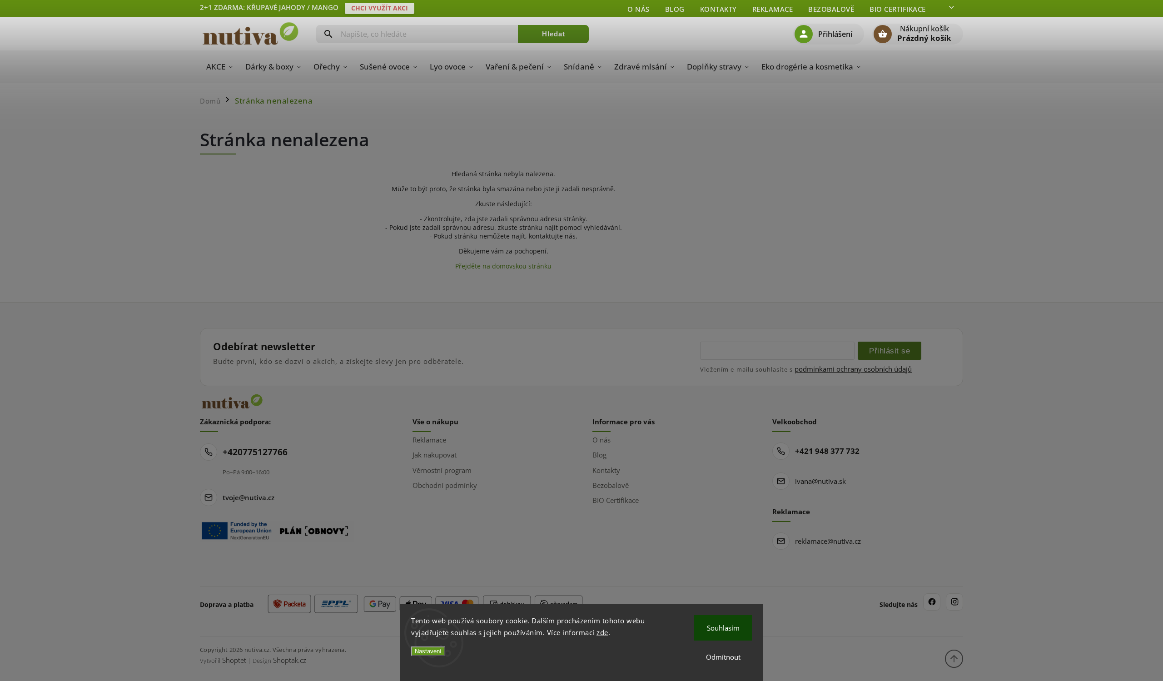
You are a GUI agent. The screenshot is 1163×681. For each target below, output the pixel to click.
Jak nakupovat (435, 454)
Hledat (553, 34)
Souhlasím (723, 627)
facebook (931, 602)
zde (602, 632)
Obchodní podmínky (445, 485)
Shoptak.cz (289, 660)
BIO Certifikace (898, 9)
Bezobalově (831, 9)
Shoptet (234, 660)
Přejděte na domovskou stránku (503, 266)
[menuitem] (219, 66)
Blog (675, 9)
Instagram (954, 602)
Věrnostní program (442, 470)
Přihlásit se (889, 351)
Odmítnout (723, 656)
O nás (638, 9)
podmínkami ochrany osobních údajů (853, 368)
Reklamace (772, 9)
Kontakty (718, 9)
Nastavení (428, 651)
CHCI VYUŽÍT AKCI (379, 8)
